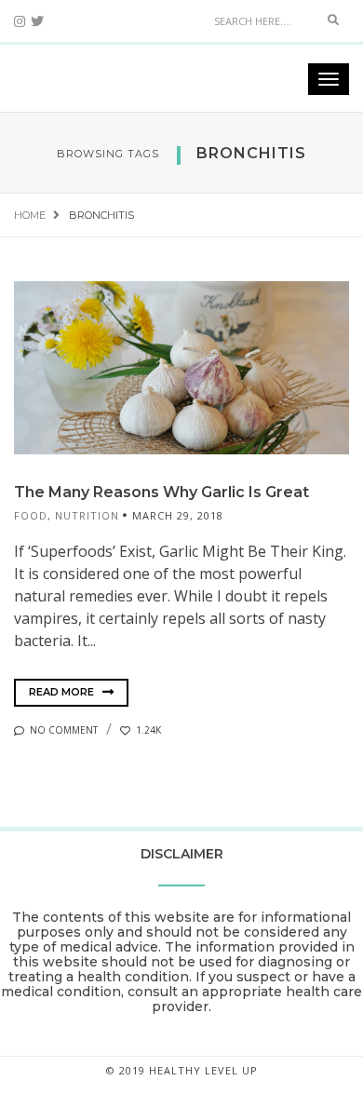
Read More (63, 691)
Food (30, 515)
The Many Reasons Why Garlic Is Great (161, 492)
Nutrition (87, 515)
